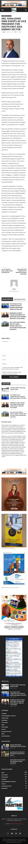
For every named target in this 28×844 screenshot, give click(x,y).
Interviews (4, 720)
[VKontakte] (16, 833)
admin (4, 31)
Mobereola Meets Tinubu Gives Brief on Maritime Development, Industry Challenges (18, 315)
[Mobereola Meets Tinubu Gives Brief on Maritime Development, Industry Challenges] (5, 314)
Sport (3, 733)
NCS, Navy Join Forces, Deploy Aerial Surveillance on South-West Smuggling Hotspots (18, 325)
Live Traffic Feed (14, 639)
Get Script (9, 676)
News (6, 13)
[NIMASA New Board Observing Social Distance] (5, 746)
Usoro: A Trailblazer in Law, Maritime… (13, 656)
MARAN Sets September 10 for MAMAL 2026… (14, 664)
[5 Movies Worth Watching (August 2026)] (5, 389)
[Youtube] (20, 833)
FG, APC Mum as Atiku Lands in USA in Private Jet (7, 271)
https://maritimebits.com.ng (14, 291)
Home (2, 13)
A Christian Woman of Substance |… (13, 649)
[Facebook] (7, 833)
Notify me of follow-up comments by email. (12, 372)
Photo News (4, 727)
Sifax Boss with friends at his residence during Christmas (21, 272)
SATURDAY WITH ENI (6, 731)
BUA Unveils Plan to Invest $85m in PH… (13, 667)
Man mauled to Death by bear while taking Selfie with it (17, 753)
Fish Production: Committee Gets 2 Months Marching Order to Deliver (16, 306)
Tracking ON (18, 676)
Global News (11, 13)
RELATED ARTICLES (7, 299)
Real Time (13, 676)
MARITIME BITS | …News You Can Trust (13, 659)
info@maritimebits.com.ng (17, 823)
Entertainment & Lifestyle (8, 715)
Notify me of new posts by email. (10, 374)
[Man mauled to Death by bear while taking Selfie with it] (5, 754)
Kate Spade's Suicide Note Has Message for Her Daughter (17, 761)
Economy (3, 713)
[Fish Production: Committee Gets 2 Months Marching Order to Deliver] (5, 305)
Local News (4, 307)
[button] (26, 10)
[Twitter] (12, 833)
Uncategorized (5, 736)
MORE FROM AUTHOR (19, 299)
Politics (3, 729)
